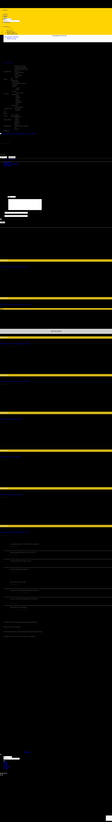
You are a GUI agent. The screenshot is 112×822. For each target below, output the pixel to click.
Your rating (4, 196)
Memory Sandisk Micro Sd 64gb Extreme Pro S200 (15, 304)
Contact (6, 26)
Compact (15, 85)
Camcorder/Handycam (19, 83)
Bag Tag (17, 108)
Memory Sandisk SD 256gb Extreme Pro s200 (14, 381)
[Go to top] (0, 754)
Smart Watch (7, 119)
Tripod (17, 77)
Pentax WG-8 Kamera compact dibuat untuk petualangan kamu (23, 631)
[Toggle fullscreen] (2, 773)
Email (2, 216)
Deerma (16, 123)
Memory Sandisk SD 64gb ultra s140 (11, 494)
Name (2, 212)
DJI (5, 112)
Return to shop (11, 38)
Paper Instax (19, 93)
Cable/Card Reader (21, 67)
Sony (17, 104)
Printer (17, 74)
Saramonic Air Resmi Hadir (12, 627)
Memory (15, 37)
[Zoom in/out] (0, 773)
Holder (16, 124)
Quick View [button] (3, 260)
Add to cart (12, 157)
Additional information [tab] (11, 164)
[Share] (4, 773)
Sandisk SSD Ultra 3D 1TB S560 (10, 457)
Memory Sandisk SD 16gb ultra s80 (11, 419)
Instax (14, 91)
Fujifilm (17, 97)
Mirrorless (15, 94)
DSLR (14, 86)
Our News (7, 22)
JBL (12, 78)
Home (5, 10)
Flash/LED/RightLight (21, 69)
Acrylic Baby (19, 107)
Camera (6, 93)
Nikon (17, 89)
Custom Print (8, 108)
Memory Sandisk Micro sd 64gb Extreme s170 (14, 267)
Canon (17, 88)
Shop (5, 18)
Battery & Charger (20, 66)
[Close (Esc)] (6, 773)
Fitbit (16, 118)
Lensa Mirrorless (16, 116)
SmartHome (7, 126)
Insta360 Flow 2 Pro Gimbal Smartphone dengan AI (19, 636)
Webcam (15, 105)
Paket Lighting (19, 72)
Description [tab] (7, 162)
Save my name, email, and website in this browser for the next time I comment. (26, 219)
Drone (5, 113)
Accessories (8, 37)
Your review (4, 209)
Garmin (17, 119)
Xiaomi (17, 121)
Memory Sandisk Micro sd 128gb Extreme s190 (14, 532)
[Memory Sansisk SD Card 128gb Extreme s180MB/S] (8, 47)
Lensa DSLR (15, 115)
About (6, 14)
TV (15, 127)
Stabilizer (6, 130)
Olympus (18, 101)
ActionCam (15, 82)
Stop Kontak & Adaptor (21, 126)
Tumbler (17, 110)
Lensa (5, 115)
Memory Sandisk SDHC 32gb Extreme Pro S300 (15, 343)
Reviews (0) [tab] (7, 165)
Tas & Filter (18, 75)
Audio (5, 79)
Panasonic (18, 102)
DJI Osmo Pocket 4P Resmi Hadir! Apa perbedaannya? (21, 622)
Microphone (14, 80)
